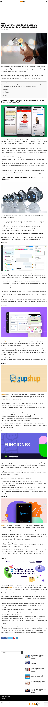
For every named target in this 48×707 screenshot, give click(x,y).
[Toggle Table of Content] (44, 83)
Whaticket (6, 89)
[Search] (46, 1)
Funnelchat (7, 94)
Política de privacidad (6, 696)
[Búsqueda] (22, 652)
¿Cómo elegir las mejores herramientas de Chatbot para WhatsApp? (19, 86)
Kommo (6, 97)
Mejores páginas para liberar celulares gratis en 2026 (37, 656)
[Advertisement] (24, 12)
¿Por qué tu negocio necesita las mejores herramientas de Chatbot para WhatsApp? (23, 85)
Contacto (3, 698)
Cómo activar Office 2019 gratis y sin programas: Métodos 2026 (39, 675)
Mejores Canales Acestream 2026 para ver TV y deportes (38, 690)
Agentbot (7, 91)
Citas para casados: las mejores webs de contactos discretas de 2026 (38, 683)
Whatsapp (3, 23)
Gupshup (7, 92)
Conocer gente (33, 685)
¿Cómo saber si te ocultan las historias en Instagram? (37, 669)
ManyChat (7, 95)
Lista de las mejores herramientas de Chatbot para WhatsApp (18, 88)
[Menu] (1, 1)
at (4, 462)
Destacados (33, 658)
